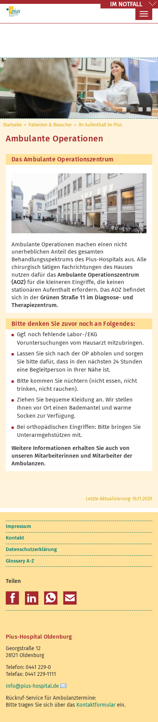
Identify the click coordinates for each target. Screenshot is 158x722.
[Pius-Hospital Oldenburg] (13, 11)
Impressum (18, 526)
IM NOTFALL (126, 4)
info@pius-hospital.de (32, 686)
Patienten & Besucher (50, 125)
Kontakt (15, 538)
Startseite (12, 125)
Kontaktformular (95, 705)
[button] (12, 598)
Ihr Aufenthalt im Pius (100, 125)
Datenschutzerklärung (31, 549)
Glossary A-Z (20, 561)
